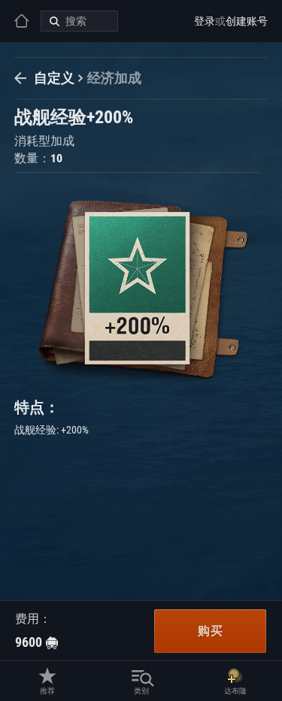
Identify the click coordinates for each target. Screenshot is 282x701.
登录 (204, 21)
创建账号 (247, 21)
